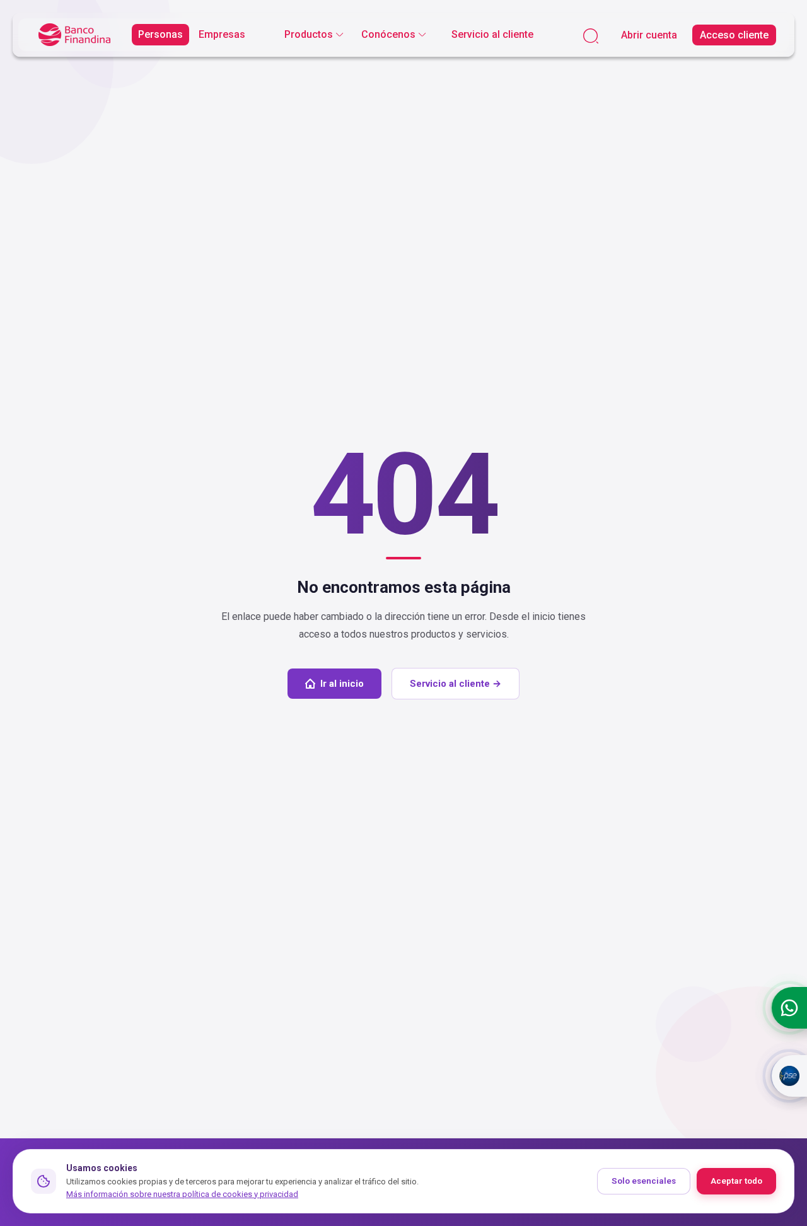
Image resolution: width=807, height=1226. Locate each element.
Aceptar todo (736, 1181)
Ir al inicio (342, 683)
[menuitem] (314, 34)
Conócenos (388, 34)
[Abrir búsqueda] (591, 35)
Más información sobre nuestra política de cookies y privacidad (182, 1194)
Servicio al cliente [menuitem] (492, 34)
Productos (308, 34)
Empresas (222, 34)
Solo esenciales (644, 1181)
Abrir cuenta (649, 35)
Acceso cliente (734, 35)
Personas (160, 34)
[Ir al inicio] (74, 35)
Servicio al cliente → (455, 683)
